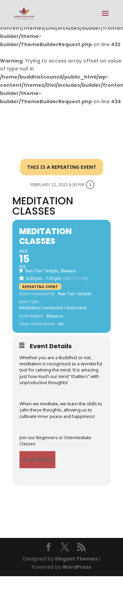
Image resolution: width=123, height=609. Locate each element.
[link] (24, 13)
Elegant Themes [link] (76, 558)
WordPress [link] (77, 567)
